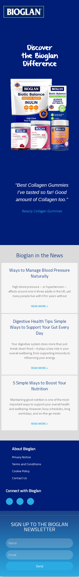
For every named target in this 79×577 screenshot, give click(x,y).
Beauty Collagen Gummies (42, 211)
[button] (6, 205)
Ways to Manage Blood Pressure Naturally (39, 273)
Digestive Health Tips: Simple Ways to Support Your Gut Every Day (39, 327)
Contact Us (19, 478)
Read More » (39, 306)
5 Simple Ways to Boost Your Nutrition (39, 385)
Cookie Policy (21, 471)
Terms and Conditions (26, 464)
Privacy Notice (21, 457)
